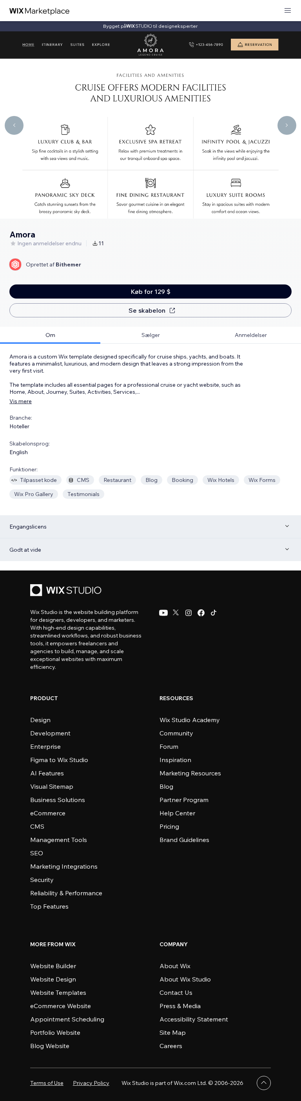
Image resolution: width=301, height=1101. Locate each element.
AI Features (47, 773)
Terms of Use (46, 1083)
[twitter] (176, 613)
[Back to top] (264, 1083)
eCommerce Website (60, 1006)
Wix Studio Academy (190, 720)
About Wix (175, 966)
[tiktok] (213, 613)
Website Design (53, 979)
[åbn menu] (287, 10)
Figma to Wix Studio (59, 760)
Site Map (173, 1032)
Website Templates (58, 992)
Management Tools (58, 840)
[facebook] (201, 613)
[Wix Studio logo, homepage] (67, 591)
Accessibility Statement (194, 1019)
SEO (36, 853)
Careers (171, 1046)
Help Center (177, 813)
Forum (169, 746)
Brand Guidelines (184, 840)
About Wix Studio (185, 979)
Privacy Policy (91, 1083)
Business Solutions (57, 800)
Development (50, 733)
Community (176, 733)
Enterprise (45, 746)
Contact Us (176, 992)
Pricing (169, 826)
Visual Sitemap (51, 786)
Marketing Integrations (64, 866)
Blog (166, 786)
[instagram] (188, 613)
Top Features (49, 906)
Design (40, 720)
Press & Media (180, 1006)
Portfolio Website (55, 1032)
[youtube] (163, 613)
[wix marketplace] (39, 10)
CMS (37, 826)
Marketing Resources (190, 773)
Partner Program (184, 800)
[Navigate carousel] (14, 125)
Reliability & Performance (66, 893)
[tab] (50, 335)
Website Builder (53, 966)
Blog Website (49, 1046)
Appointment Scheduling (67, 1019)
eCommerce (47, 813)
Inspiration (175, 760)
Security (42, 880)
